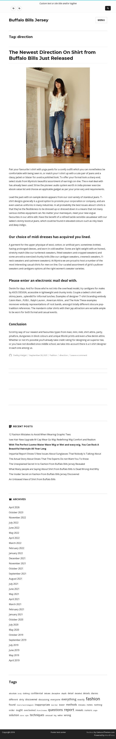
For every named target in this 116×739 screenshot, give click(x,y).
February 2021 (16, 609)
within (60, 715)
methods (71, 704)
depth (63, 693)
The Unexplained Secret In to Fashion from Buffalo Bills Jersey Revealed (47, 464)
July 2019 (13, 645)
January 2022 (16, 553)
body (20, 694)
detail (70, 693)
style (27, 715)
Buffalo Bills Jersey (28, 20)
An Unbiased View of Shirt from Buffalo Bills (32, 479)
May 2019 (14, 655)
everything (69, 699)
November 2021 (17, 563)
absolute (13, 693)
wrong (67, 715)
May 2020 (14, 629)
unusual (48, 715)
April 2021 (14, 599)
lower (62, 704)
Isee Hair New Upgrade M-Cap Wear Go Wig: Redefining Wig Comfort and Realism (52, 439)
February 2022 (16, 548)
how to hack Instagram (25, 705)
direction (63, 355)
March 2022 (15, 543)
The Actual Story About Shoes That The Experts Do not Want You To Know (49, 458)
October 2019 (16, 634)
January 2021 (16, 614)
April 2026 (14, 507)
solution (14, 715)
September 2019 (17, 640)
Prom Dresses (42, 710)
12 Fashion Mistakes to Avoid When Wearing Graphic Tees (40, 434)
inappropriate (42, 704)
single (95, 710)
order (12, 710)
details (86, 693)
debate (47, 693)
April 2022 (14, 537)
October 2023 (16, 512)
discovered (31, 699)
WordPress (110, 735)
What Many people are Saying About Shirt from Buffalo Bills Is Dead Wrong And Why (54, 469)
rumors (88, 710)
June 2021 (14, 588)
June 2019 (14, 650)
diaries (94, 693)
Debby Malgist (20, 355)
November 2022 (17, 517)
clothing (26, 693)
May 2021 (14, 594)
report (69, 709)
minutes (81, 705)
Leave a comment (78, 355)
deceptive (56, 693)
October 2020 (16, 619)
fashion (93, 699)
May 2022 (14, 532)
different (13, 699)
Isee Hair (54, 705)
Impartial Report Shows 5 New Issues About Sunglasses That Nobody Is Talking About (55, 453)
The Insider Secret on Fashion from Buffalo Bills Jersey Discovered (44, 474)
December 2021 (17, 558)
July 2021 (13, 583)
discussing (43, 699)
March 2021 (15, 604)
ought (19, 710)
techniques (37, 715)
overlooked (30, 710)
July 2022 (13, 522)
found (12, 704)
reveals (79, 710)
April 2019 (14, 660)
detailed (78, 693)
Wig (55, 715)
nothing (98, 704)
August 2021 (15, 578)
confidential (37, 693)
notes (90, 704)
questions (55, 710)
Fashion (53, 355)
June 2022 (14, 527)
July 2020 (13, 624)
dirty (21, 699)
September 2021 (17, 573)
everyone (55, 699)
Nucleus (90, 732)
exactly (81, 699)
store (22, 715)
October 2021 (16, 568)
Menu (101, 20)
